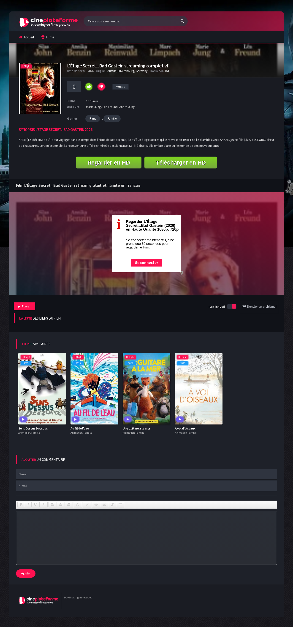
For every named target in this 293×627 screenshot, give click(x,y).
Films (50, 37)
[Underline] (35, 504)
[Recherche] (182, 21)
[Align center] (61, 504)
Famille (112, 118)
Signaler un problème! (261, 306)
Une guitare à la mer (136, 428)
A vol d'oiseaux (185, 428)
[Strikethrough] (43, 504)
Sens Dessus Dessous (33, 428)
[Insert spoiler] (120, 504)
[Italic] (28, 504)
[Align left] (53, 504)
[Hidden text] (96, 504)
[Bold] (21, 504)
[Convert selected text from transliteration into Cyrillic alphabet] (112, 504)
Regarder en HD (108, 162)
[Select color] (87, 504)
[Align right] (69, 504)
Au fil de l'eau (80, 428)
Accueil (29, 37)
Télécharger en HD (181, 162)
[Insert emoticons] (78, 504)
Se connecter (146, 262)
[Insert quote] (104, 504)
